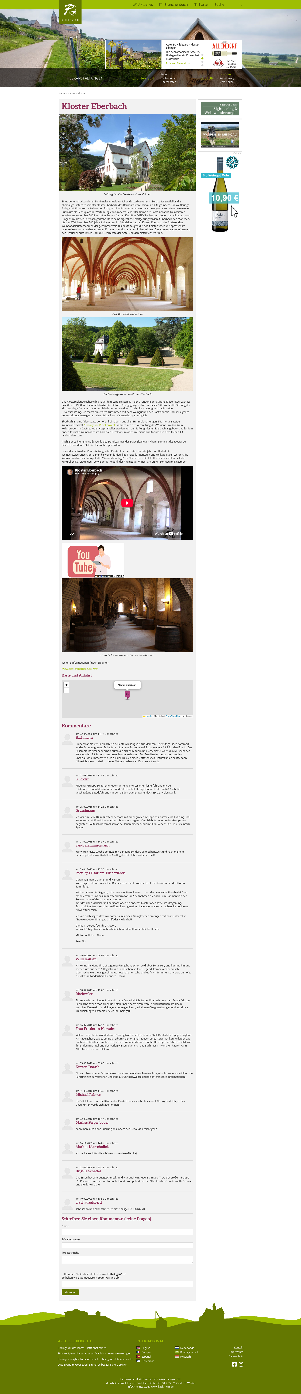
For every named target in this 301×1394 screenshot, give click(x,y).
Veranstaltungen (86, 78)
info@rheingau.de (138, 1386)
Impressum (236, 1352)
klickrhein (111, 1383)
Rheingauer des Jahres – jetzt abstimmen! (82, 1348)
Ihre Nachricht (70, 1252)
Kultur (206, 78)
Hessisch (185, 1356)
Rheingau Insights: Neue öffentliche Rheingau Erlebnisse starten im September (96, 1359)
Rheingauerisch (189, 1352)
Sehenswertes (228, 74)
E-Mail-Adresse (71, 1239)
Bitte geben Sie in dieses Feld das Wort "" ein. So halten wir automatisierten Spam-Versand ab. (94, 1275)
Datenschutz (236, 1356)
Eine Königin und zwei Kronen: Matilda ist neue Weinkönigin (94, 1353)
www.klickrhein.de (162, 1386)
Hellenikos (148, 1361)
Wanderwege (227, 78)
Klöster (82, 93)
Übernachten (168, 82)
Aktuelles (145, 4)
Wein (164, 74)
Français (147, 1352)
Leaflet (148, 716)
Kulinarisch (143, 78)
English (146, 1348)
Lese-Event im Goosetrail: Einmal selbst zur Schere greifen (92, 1364)
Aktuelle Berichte (75, 1341)
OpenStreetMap (172, 716)
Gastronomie (168, 78)
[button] (127, 695)
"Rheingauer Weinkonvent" (100, 425)
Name (65, 1226)
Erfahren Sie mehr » (178, 63)
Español (146, 1356)
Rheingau (70, 20)
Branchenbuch (176, 4)
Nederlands (187, 1348)
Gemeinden (227, 82)
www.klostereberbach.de (77, 668)
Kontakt (238, 1347)
